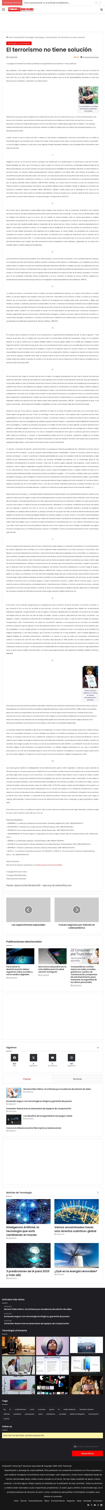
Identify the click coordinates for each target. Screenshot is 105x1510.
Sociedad (87, 1501)
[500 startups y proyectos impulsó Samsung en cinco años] (52, 1385)
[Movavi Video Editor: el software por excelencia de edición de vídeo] (13, 1093)
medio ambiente (69, 1409)
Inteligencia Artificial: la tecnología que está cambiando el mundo (22, 1231)
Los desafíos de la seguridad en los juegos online (47, 1116)
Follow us (7, 1426)
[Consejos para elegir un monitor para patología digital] (18, 1365)
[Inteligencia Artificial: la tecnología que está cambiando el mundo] (28, 1211)
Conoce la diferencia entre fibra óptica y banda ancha (33, 1128)
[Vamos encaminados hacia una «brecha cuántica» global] (76, 1211)
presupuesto (29, 1414)
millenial (7, 1414)
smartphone (50, 1414)
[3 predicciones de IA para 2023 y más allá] (28, 1255)
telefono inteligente (77, 1414)
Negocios (71, 1501)
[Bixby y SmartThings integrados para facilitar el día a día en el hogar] (52, 1365)
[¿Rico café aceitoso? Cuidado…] (18, 1346)
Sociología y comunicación (46, 37)
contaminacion (20, 1409)
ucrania (6, 1419)
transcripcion (93, 1414)
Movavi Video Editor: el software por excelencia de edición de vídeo (57, 1089)
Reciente (77, 1079)
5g (4, 1409)
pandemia (17, 1414)
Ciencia (23, 1501)
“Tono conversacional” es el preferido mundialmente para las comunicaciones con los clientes (63, 3)
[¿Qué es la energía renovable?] (76, 1255)
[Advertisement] (52, 22)
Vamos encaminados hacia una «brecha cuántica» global (75, 1229)
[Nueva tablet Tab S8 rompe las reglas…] (86, 1385)
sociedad (62, 1414)
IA (59, 1409)
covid (32, 1409)
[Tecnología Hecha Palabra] (21, 9)
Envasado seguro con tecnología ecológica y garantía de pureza (39, 1101)
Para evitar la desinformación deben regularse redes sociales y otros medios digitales (19, 970)
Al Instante (97, 1501)
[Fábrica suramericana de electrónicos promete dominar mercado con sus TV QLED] (18, 1385)
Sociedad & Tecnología (23, 37)
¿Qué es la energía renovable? (75, 1271)
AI (10, 1409)
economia (41, 1409)
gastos (51, 1409)
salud (40, 1414)
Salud (79, 1501)
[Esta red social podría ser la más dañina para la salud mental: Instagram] (52, 956)
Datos (46, 1501)
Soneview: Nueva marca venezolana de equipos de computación (38, 1108)
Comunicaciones (35, 1501)
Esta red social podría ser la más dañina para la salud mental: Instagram (52, 969)
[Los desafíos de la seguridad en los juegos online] (13, 1120)
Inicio (10, 37)
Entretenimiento (58, 1501)
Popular (27, 1079)
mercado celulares (86, 1409)
